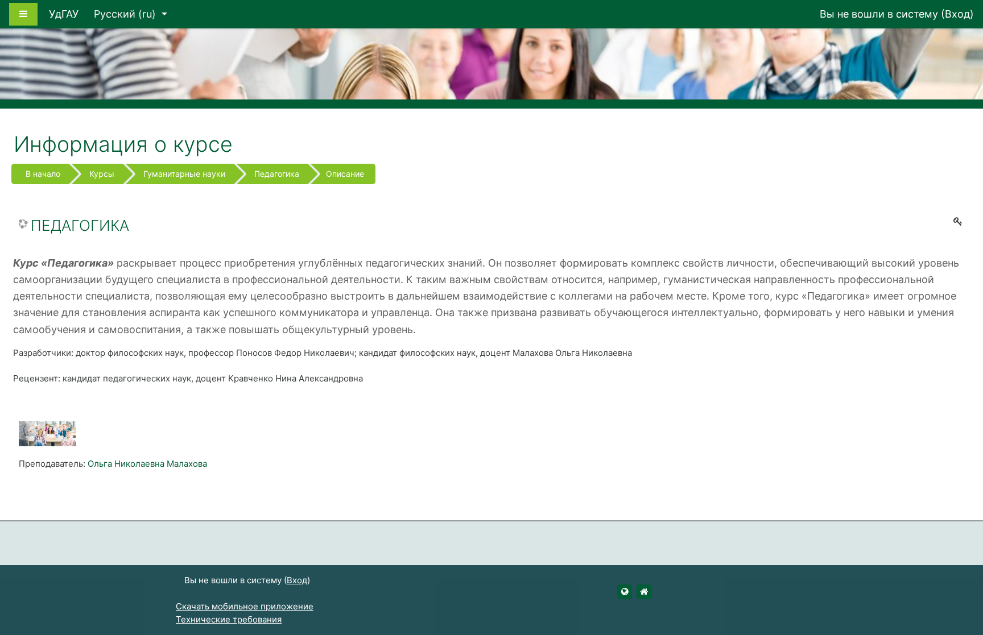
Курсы (101, 174)
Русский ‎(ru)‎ (126, 14)
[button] (957, 579)
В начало (43, 174)
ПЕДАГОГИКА (80, 225)
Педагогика (276, 174)
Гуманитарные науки (184, 174)
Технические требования (229, 619)
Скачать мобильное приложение (244, 606)
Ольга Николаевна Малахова (147, 463)
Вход (957, 14)
